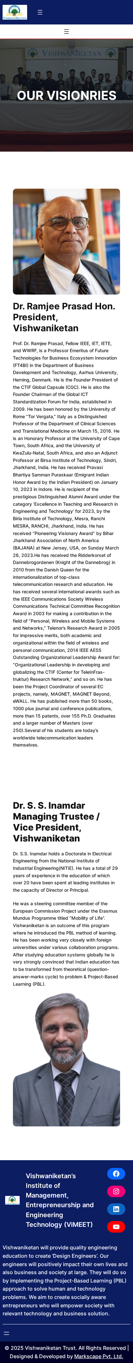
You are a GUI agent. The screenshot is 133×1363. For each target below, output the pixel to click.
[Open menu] (40, 12)
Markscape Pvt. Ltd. (98, 1356)
